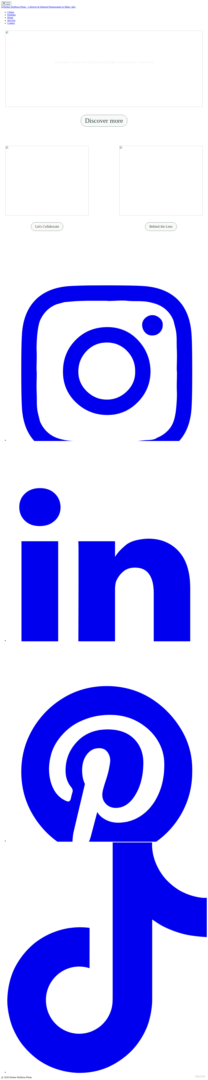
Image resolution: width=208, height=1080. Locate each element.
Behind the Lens (161, 226)
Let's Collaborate (47, 226)
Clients (10, 12)
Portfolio (11, 15)
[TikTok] (107, 1072)
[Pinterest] (107, 841)
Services (11, 20)
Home (10, 17)
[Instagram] (107, 440)
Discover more (104, 120)
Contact (11, 23)
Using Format (200, 1076)
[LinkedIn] (107, 640)
